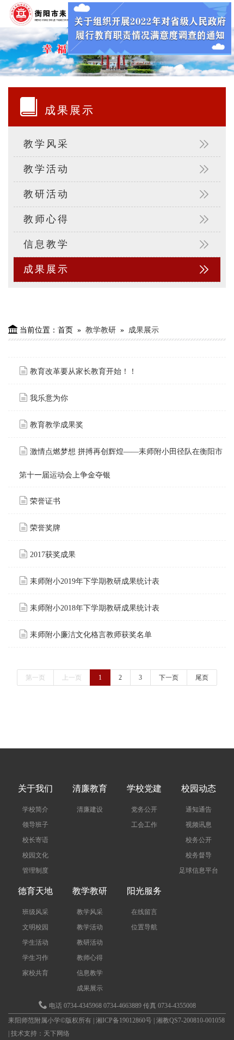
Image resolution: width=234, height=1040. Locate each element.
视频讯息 (199, 825)
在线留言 (144, 912)
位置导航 (144, 927)
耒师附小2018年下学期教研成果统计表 (99, 608)
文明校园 (35, 927)
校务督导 (199, 855)
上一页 (72, 677)
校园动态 (198, 788)
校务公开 (199, 840)
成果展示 (46, 269)
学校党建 (144, 788)
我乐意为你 (48, 398)
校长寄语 (35, 840)
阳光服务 (144, 891)
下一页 (168, 677)
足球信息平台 (198, 870)
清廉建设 (90, 809)
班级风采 (35, 912)
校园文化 (35, 855)
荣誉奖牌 (44, 528)
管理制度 (35, 870)
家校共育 (35, 973)
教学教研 (100, 330)
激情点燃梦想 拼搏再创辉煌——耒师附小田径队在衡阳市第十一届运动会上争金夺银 (121, 463)
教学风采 (46, 143)
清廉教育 (89, 788)
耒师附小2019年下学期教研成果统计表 (99, 581)
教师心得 (46, 219)
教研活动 (46, 194)
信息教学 (46, 244)
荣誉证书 (44, 501)
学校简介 (35, 809)
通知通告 (199, 809)
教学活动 (46, 169)
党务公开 (144, 809)
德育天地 (35, 891)
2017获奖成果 (52, 555)
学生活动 (35, 942)
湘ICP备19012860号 (124, 1020)
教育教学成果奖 (55, 425)
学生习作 (35, 958)
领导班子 (35, 825)
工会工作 (144, 825)
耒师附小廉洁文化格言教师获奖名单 (90, 635)
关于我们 (35, 788)
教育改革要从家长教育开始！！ (82, 371)
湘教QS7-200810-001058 (190, 1020)
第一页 (35, 677)
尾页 (201, 677)
